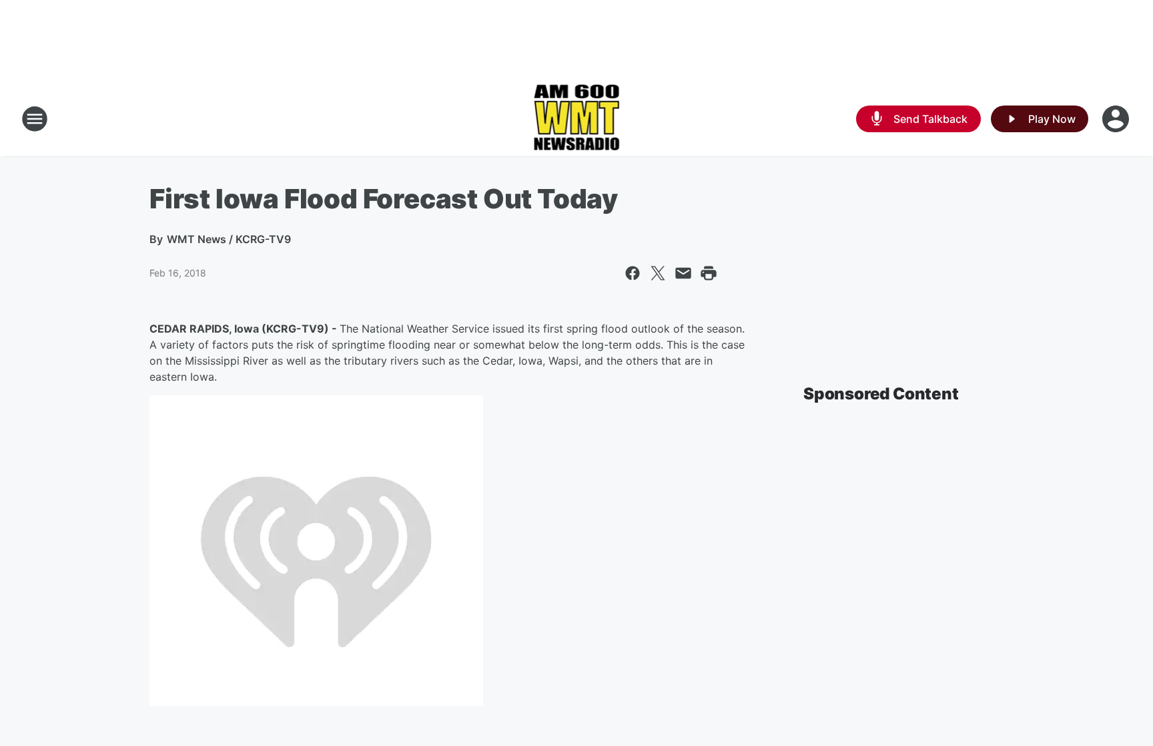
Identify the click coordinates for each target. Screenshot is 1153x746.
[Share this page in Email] (683, 273)
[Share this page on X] (658, 273)
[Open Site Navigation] (34, 119)
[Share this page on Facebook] (632, 273)
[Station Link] (576, 119)
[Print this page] (708, 273)
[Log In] (1117, 119)
